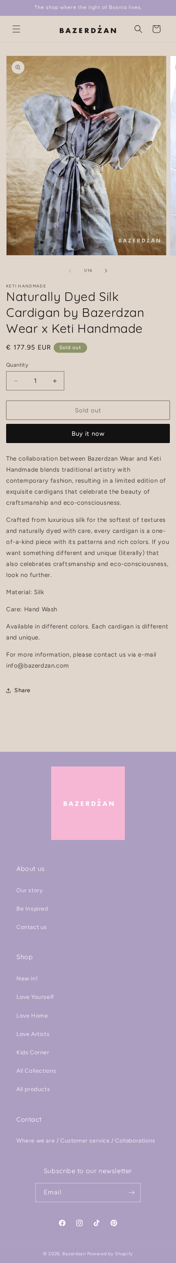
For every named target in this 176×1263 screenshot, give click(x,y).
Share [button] (22, 690)
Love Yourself (35, 996)
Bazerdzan (74, 1253)
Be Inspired (32, 908)
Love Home (32, 1015)
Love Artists (33, 1034)
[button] (16, 29)
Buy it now (88, 433)
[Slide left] (70, 271)
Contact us (31, 927)
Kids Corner (33, 1052)
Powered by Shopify (110, 1253)
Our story (29, 890)
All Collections (36, 1070)
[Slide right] (106, 271)
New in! (27, 978)
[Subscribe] (131, 1192)
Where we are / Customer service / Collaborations (86, 1140)
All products (33, 1089)
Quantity (17, 365)
